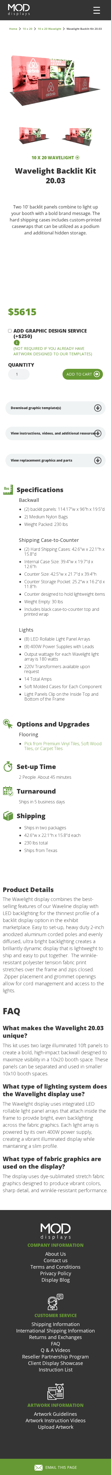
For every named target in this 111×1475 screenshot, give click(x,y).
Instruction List (55, 1369)
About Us (55, 1254)
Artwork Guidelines (55, 1414)
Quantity (21, 364)
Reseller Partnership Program (55, 1356)
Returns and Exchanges (55, 1337)
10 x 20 (27, 29)
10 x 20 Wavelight (49, 29)
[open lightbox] (55, 80)
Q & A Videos (55, 1350)
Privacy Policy (55, 1273)
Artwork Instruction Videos (56, 1420)
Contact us (56, 1260)
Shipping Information (56, 1324)
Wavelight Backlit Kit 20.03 (84, 29)
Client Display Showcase (55, 1363)
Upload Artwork (55, 1427)
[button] (97, 10)
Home (13, 29)
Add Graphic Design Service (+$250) (50, 333)
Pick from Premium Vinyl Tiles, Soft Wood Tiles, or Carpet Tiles (63, 746)
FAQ (55, 1343)
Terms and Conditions (55, 1267)
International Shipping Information (55, 1330)
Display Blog (55, 1280)
